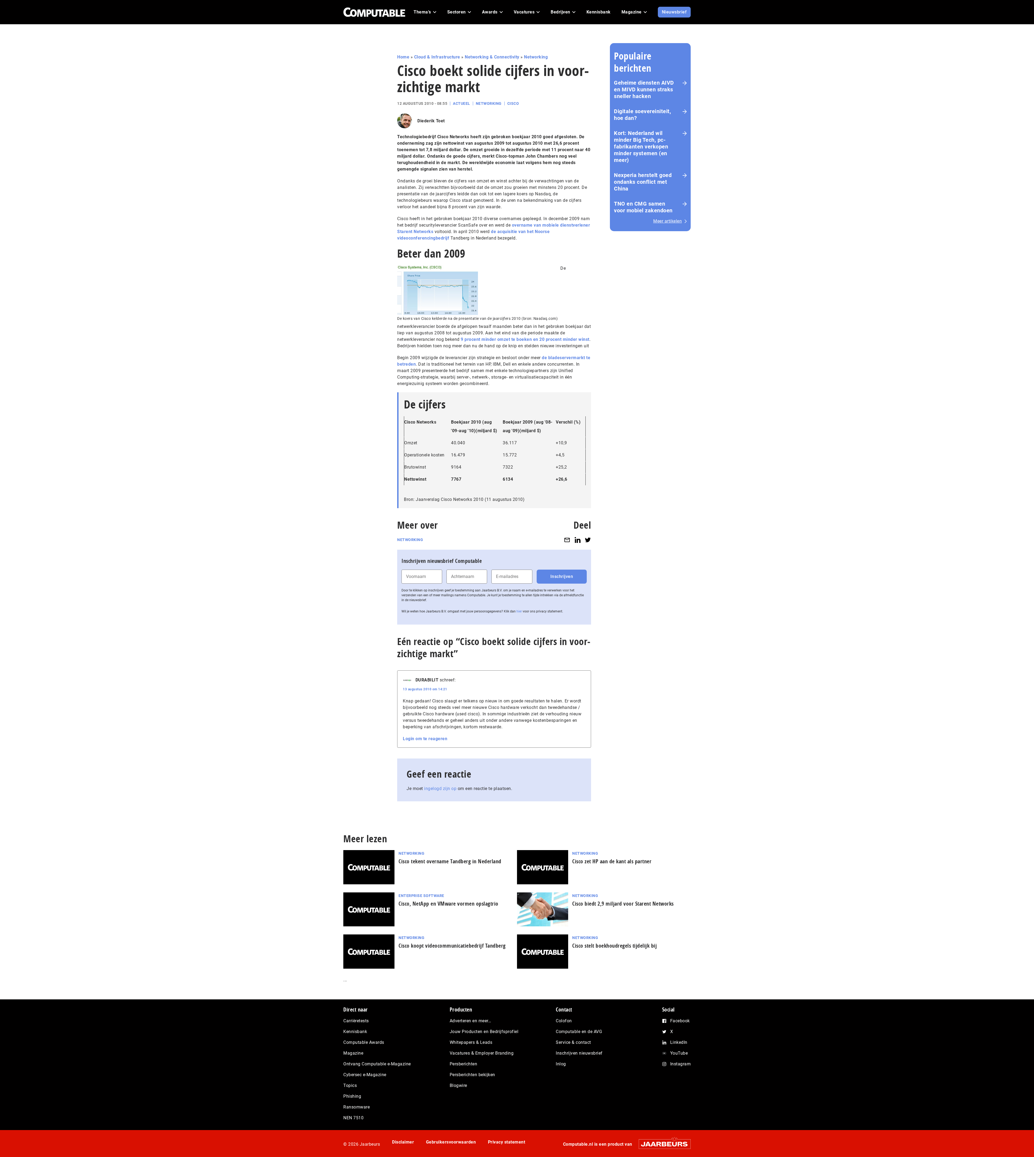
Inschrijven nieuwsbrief (579, 1053)
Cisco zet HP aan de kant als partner (611, 861)
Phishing (352, 1096)
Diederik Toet (431, 120)
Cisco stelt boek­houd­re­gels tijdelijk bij (614, 945)
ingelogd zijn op (440, 788)
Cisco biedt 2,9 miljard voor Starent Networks (623, 903)
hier (519, 611)
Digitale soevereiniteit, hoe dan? (642, 114)
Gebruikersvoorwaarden (451, 1142)
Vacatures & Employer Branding (482, 1053)
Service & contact (573, 1042)
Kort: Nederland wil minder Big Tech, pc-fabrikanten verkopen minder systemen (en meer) (641, 146)
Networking (536, 57)
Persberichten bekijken (472, 1074)
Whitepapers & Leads (471, 1042)
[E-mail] (567, 539)
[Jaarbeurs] (662, 1143)
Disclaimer (403, 1142)
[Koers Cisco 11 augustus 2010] (437, 289)
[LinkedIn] (577, 539)
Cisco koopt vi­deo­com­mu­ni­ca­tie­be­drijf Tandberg (452, 945)
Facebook (680, 1020)
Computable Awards (363, 1042)
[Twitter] (588, 539)
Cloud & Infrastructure (437, 57)
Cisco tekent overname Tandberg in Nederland (450, 861)
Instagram (680, 1063)
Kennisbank (355, 1031)
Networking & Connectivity (492, 57)
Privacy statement (506, 1142)
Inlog (561, 1063)
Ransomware (356, 1107)
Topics (350, 1085)
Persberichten (463, 1063)
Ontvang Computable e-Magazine (377, 1063)
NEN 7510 (353, 1117)
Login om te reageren (425, 738)
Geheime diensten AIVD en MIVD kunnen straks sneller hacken (644, 89)
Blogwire (458, 1085)
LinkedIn (678, 1042)
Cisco (513, 103)
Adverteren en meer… (470, 1020)
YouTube (679, 1053)
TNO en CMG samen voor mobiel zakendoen (643, 207)
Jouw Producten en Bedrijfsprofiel (484, 1031)
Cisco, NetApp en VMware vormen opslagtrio (448, 903)
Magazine (353, 1053)
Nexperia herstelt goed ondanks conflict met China (643, 182)
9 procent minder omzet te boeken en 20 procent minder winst (525, 339)
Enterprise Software (421, 895)
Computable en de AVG (579, 1031)
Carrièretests (356, 1020)
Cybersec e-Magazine (364, 1074)
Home (403, 57)
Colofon (564, 1020)
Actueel (461, 103)
